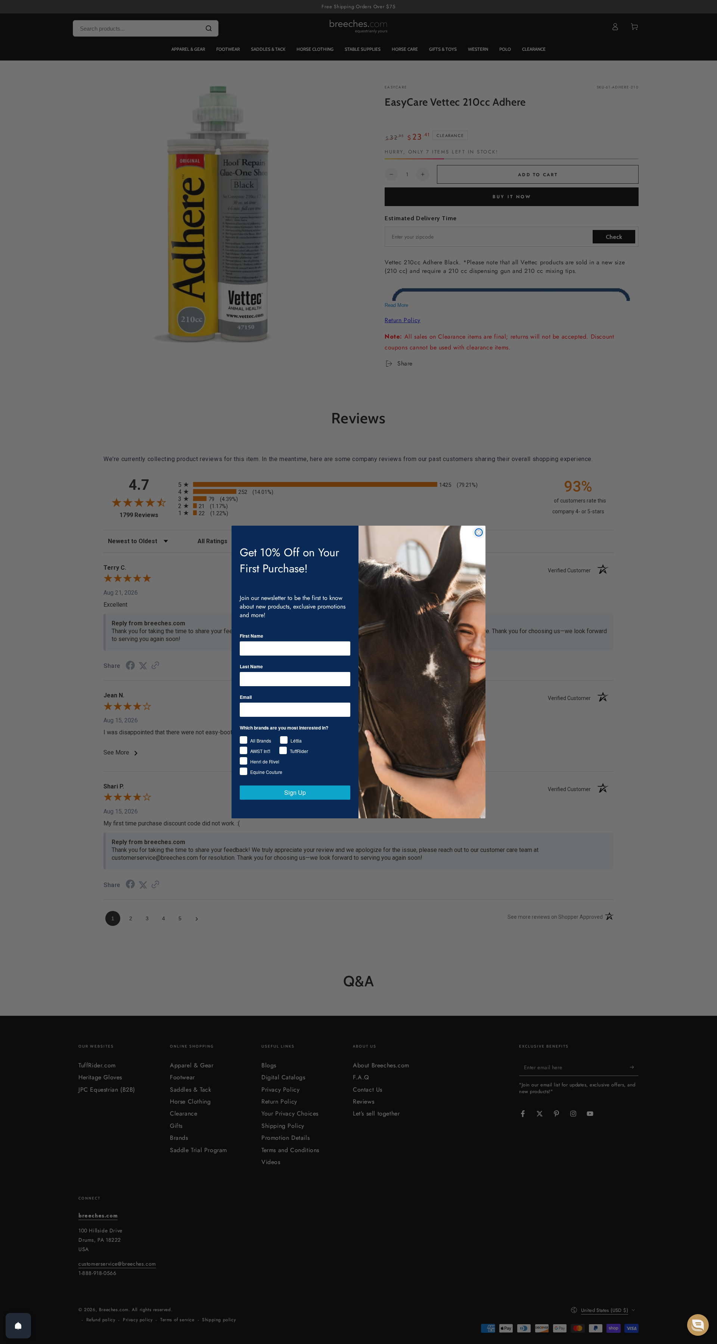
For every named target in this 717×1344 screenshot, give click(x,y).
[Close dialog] (478, 532)
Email (246, 697)
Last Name (251, 666)
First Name (251, 635)
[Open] (18, 1325)
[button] (698, 1325)
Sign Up (295, 792)
